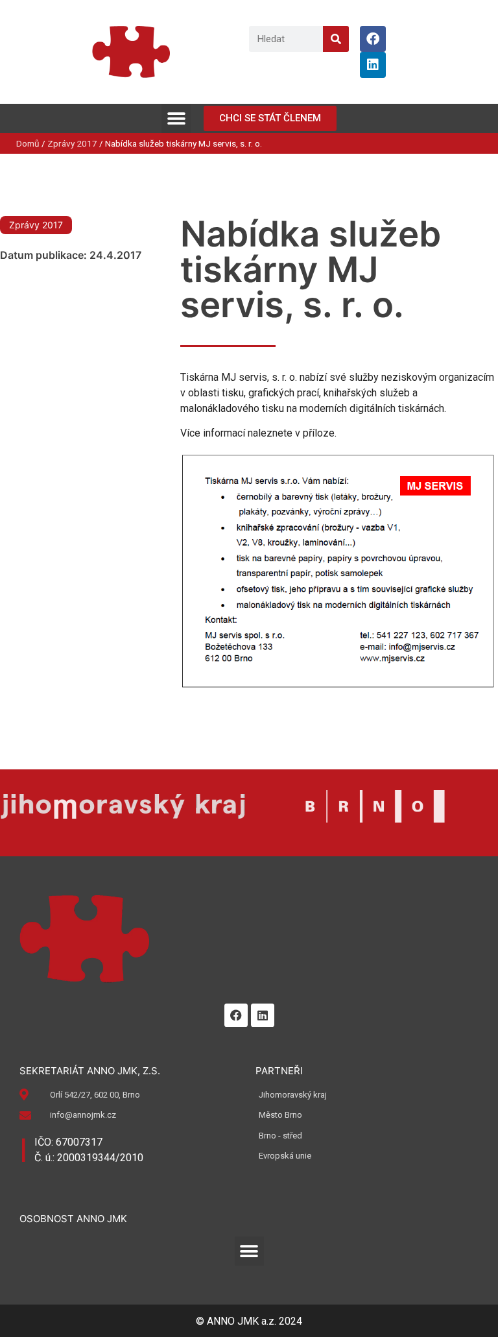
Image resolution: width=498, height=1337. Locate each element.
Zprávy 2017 (72, 143)
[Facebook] (373, 39)
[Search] (336, 39)
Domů (28, 143)
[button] (176, 118)
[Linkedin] (373, 65)
